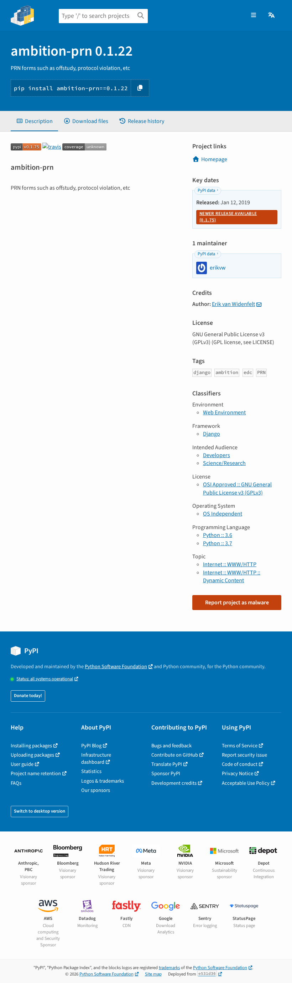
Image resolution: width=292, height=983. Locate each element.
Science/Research (224, 463)
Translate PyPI (166, 764)
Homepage (214, 159)
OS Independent (222, 514)
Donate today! (28, 695)
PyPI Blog (91, 745)
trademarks (169, 967)
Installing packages (31, 745)
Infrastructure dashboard (96, 758)
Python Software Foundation (116, 666)
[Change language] (271, 15)
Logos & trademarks (102, 781)
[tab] (34, 121)
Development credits (174, 783)
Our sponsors (95, 790)
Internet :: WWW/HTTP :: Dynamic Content (231, 576)
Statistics (91, 771)
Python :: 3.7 (217, 543)
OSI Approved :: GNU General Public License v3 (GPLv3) (237, 488)
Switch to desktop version (39, 811)
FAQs (16, 783)
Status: (44, 679)
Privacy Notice (237, 773)
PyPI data (206, 190)
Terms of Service (239, 745)
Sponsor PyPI (165, 773)
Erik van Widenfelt (233, 304)
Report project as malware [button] (237, 602)
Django (211, 434)
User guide (22, 764)
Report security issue (244, 755)
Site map (153, 974)
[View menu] (253, 15)
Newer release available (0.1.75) (228, 216)
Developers (216, 455)
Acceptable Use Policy (246, 783)
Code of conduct (239, 764)
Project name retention (36, 773)
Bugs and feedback (171, 745)
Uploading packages (32, 755)
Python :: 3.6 (217, 535)
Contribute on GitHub (174, 755)
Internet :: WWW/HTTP (229, 564)
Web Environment (224, 412)
